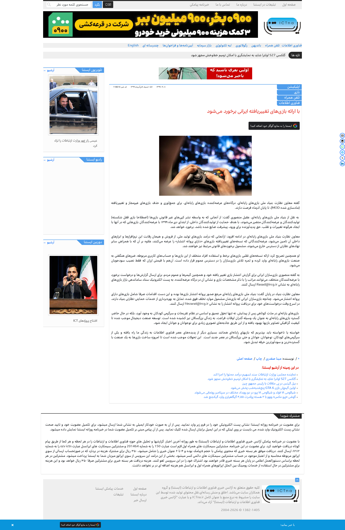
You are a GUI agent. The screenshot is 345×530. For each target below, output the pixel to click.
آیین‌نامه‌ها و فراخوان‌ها (178, 45)
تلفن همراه (272, 45)
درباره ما (241, 4)
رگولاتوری (241, 45)
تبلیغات (118, 494)
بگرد (97, 4)
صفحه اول (289, 4)
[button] (172, 525)
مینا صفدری (273, 358)
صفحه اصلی (244, 358)
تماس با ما (223, 4)
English (133, 45)
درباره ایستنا (139, 494)
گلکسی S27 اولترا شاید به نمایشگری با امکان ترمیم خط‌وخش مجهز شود (238, 55)
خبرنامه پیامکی (199, 4)
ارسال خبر (140, 500)
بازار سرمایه (204, 45)
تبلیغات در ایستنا (264, 4)
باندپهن (256, 45)
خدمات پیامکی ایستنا (109, 488)
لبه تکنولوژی (224, 45)
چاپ (258, 358)
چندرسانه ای (151, 45)
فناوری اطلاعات (292, 45)
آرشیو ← (48, 70)
